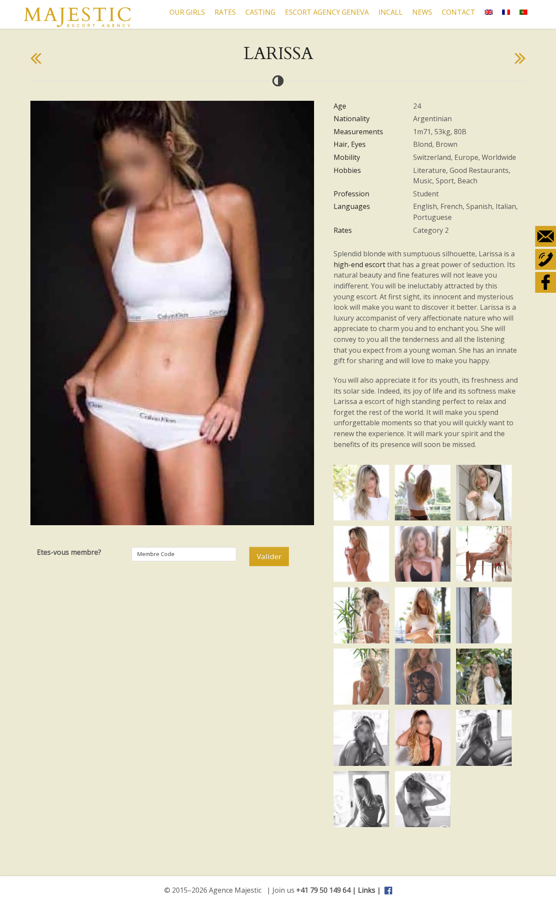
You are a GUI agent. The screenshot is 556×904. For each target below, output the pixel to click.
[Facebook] (545, 282)
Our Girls (187, 12)
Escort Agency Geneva (327, 12)
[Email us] (545, 236)
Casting (260, 12)
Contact (458, 12)
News (422, 12)
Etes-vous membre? (69, 552)
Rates (225, 12)
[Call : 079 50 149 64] (545, 259)
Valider (269, 556)
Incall (390, 12)
